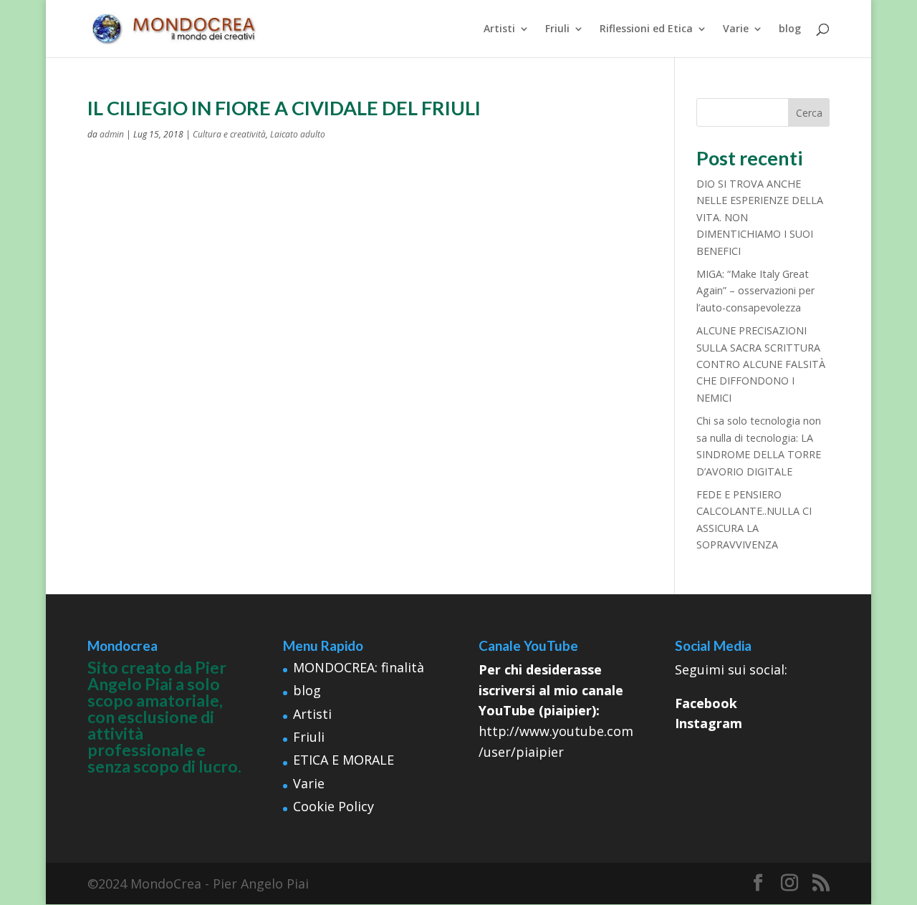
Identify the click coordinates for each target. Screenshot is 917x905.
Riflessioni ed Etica (646, 29)
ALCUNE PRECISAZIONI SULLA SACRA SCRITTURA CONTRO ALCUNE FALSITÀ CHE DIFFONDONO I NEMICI (760, 364)
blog (790, 29)
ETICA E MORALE (343, 759)
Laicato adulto (297, 134)
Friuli (557, 29)
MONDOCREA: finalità (358, 667)
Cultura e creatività (229, 134)
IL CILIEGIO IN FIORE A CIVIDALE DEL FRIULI (284, 108)
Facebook (706, 703)
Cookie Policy (333, 806)
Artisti (499, 29)
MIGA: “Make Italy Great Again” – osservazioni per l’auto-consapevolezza (755, 290)
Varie (736, 29)
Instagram (708, 723)
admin (112, 134)
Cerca (809, 113)
